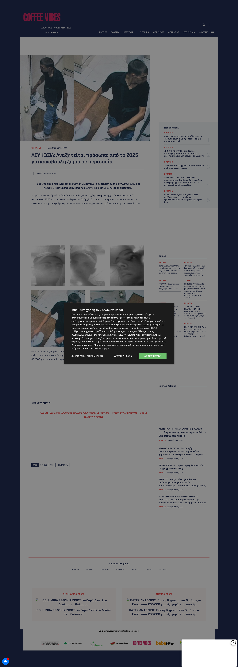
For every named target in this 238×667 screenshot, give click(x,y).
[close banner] (233, 642)
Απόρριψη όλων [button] (123, 356)
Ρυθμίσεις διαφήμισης (82, 345)
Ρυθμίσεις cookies (80, 348)
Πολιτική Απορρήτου (100, 348)
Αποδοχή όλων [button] (152, 356)
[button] (87, 355)
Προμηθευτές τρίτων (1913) (144, 328)
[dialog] (119, 333)
